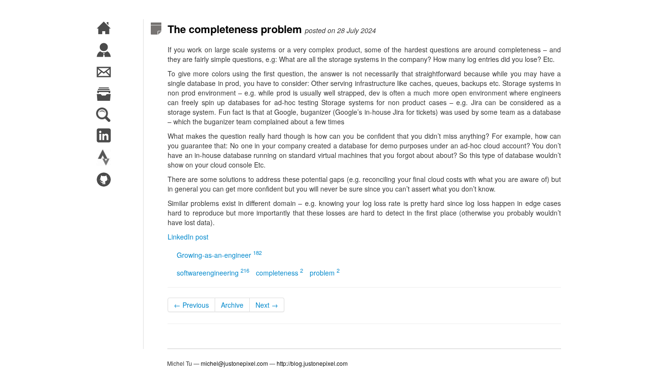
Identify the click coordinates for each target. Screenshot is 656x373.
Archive (232, 305)
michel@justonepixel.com (234, 363)
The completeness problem (235, 28)
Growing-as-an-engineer (219, 255)
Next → (266, 305)
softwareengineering (213, 272)
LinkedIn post (188, 236)
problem (325, 272)
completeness (279, 272)
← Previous (191, 305)
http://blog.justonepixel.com (312, 363)
